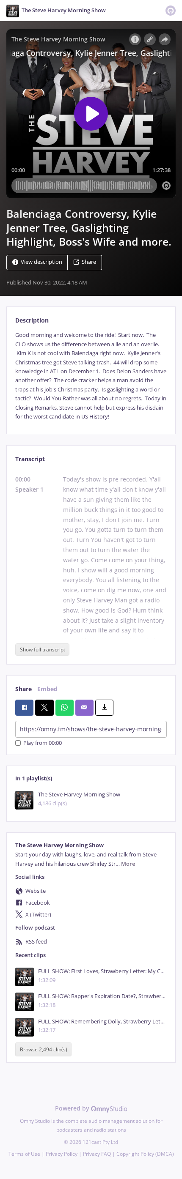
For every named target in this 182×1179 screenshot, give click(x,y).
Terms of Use (24, 1153)
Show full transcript (42, 649)
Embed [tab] (47, 689)
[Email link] (84, 708)
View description (41, 262)
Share (89, 262)
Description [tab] (32, 320)
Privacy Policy (61, 1153)
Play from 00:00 (42, 743)
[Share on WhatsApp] (64, 708)
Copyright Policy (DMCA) (145, 1153)
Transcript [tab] (30, 459)
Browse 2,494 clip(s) (43, 1049)
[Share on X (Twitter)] (44, 708)
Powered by (73, 1108)
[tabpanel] (91, 376)
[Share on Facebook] (24, 708)
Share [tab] (23, 689)
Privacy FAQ (97, 1153)
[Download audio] (104, 708)
